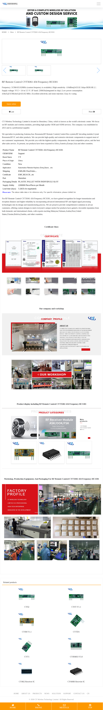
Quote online (11, 104)
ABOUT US (25, 694)
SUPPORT (67, 694)
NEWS (46, 694)
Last (12, 112)
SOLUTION (56, 694)
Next (91, 112)
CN (88, 694)
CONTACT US (78, 694)
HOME (4, 32)
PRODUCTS (37, 694)
